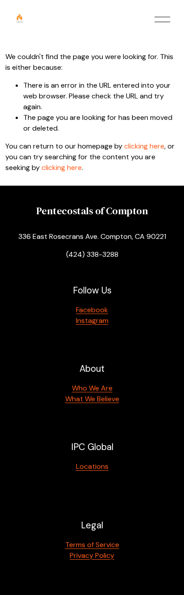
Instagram (92, 320)
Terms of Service (92, 544)
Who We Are (92, 388)
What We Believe (92, 399)
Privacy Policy (92, 555)
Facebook (92, 309)
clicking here (144, 146)
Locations (92, 466)
